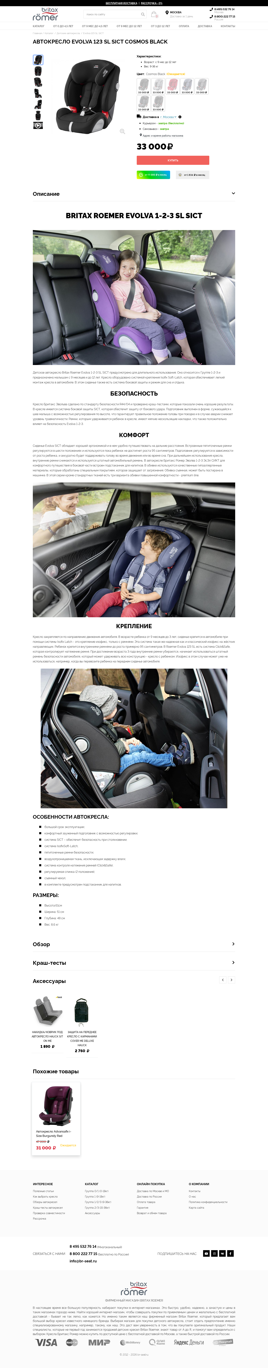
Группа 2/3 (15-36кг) (97, 1207)
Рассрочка (39, 1218)
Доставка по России (149, 1196)
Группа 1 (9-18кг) (95, 1196)
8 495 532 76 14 (83, 1246)
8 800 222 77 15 (83, 1253)
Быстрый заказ (49, 1151)
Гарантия (142, 1207)
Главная (37, 33)
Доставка (205, 26)
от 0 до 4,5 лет (63, 26)
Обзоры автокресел (45, 1202)
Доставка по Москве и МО (153, 1191)
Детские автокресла (68, 33)
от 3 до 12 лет (160, 26)
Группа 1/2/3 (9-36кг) (98, 1202)
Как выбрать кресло (45, 1196)
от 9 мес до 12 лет (129, 26)
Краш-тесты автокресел (48, 1207)
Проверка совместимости (49, 1213)
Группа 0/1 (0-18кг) (96, 1191)
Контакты (228, 26)
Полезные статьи (43, 1191)
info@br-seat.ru (83, 1260)
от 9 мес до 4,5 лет (95, 26)
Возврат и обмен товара (152, 1213)
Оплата (184, 26)
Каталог (38, 26)
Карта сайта (196, 1207)
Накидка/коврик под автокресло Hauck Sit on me (47, 1036)
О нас (192, 1196)
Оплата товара (146, 1202)
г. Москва (167, 117)
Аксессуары (92, 1213)
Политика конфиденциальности (208, 1202)
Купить (173, 160)
